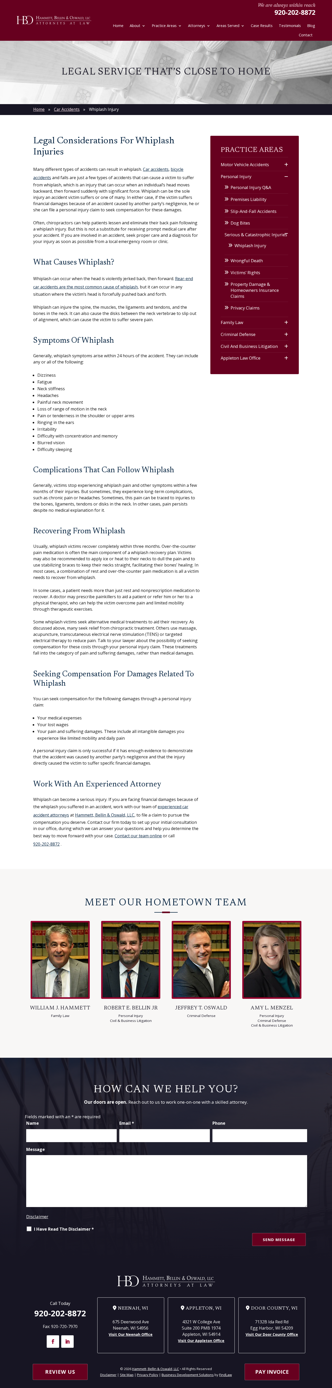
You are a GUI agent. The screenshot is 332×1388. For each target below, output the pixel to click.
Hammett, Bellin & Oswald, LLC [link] (155, 1368)
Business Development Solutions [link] (188, 1374)
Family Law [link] (232, 322)
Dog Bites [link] (240, 223)
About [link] (135, 25)
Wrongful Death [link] (247, 261)
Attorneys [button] (196, 25)
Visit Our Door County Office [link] (272, 1334)
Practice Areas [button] (164, 25)
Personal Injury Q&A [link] (251, 187)
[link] (54, 20)
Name (32, 1123)
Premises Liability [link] (248, 199)
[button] (53, 1341)
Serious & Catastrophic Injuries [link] (256, 235)
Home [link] (118, 25)
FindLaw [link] (225, 1374)
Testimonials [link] (290, 25)
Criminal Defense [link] (238, 334)
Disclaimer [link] (108, 1374)
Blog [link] (311, 25)
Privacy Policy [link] (147, 1374)
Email (126, 1123)
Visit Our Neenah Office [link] (131, 1334)
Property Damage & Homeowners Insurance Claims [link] (255, 290)
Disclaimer (37, 1216)
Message (35, 1149)
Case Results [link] (262, 25)
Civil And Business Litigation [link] (249, 346)
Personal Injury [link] (236, 176)
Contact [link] (306, 34)
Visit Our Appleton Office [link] (201, 1340)
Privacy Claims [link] (245, 308)
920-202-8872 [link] (294, 12)
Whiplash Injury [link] (250, 245)
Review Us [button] (60, 1371)
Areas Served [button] (228, 25)
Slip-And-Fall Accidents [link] (253, 211)
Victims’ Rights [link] (245, 272)
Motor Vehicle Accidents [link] (245, 164)
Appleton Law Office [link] (240, 358)
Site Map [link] (127, 1374)
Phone (218, 1123)
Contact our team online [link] (138, 836)
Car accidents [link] (156, 169)
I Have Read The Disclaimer (64, 1229)
